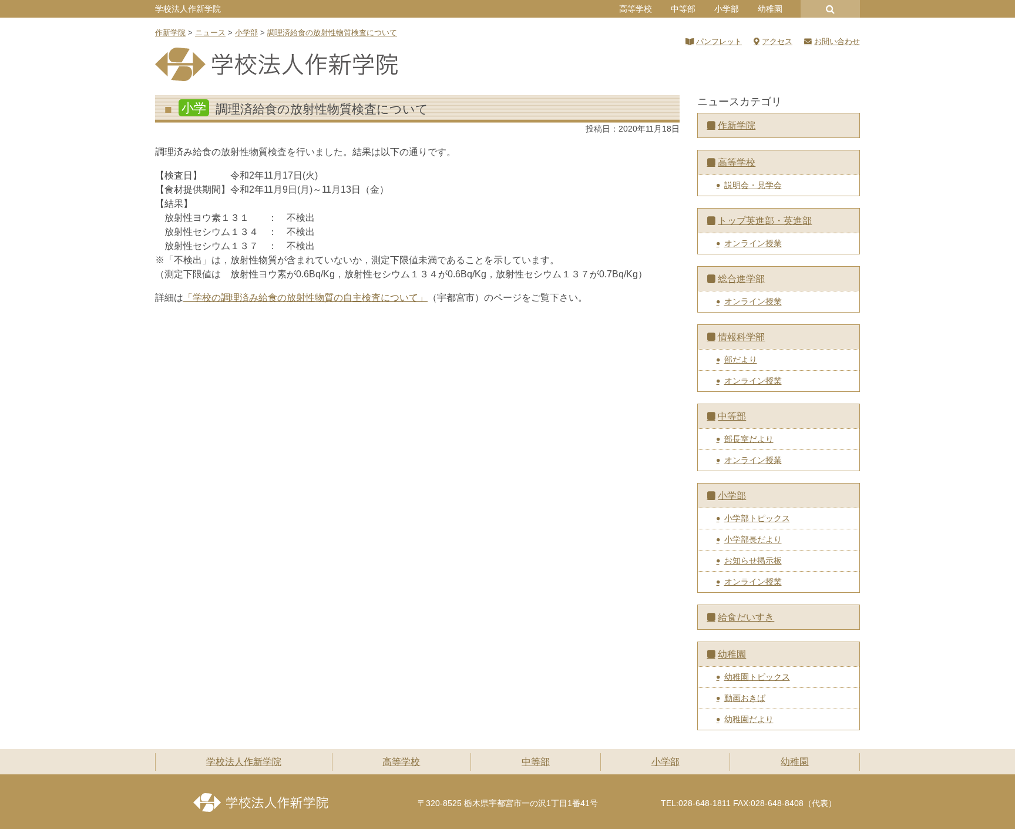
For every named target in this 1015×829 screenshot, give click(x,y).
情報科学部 (741, 337)
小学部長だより (753, 539)
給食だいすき (746, 617)
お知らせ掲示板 (753, 560)
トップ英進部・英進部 (765, 221)
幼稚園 (770, 9)
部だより (740, 359)
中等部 (683, 9)
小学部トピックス (757, 518)
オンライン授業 (753, 243)
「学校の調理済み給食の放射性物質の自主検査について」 (305, 298)
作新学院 (736, 125)
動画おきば (744, 698)
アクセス (777, 41)
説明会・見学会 (753, 185)
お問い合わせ (837, 41)
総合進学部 (741, 279)
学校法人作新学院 (188, 9)
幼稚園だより (749, 719)
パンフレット (719, 41)
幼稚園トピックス (757, 677)
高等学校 (635, 9)
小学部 (726, 9)
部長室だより (749, 439)
